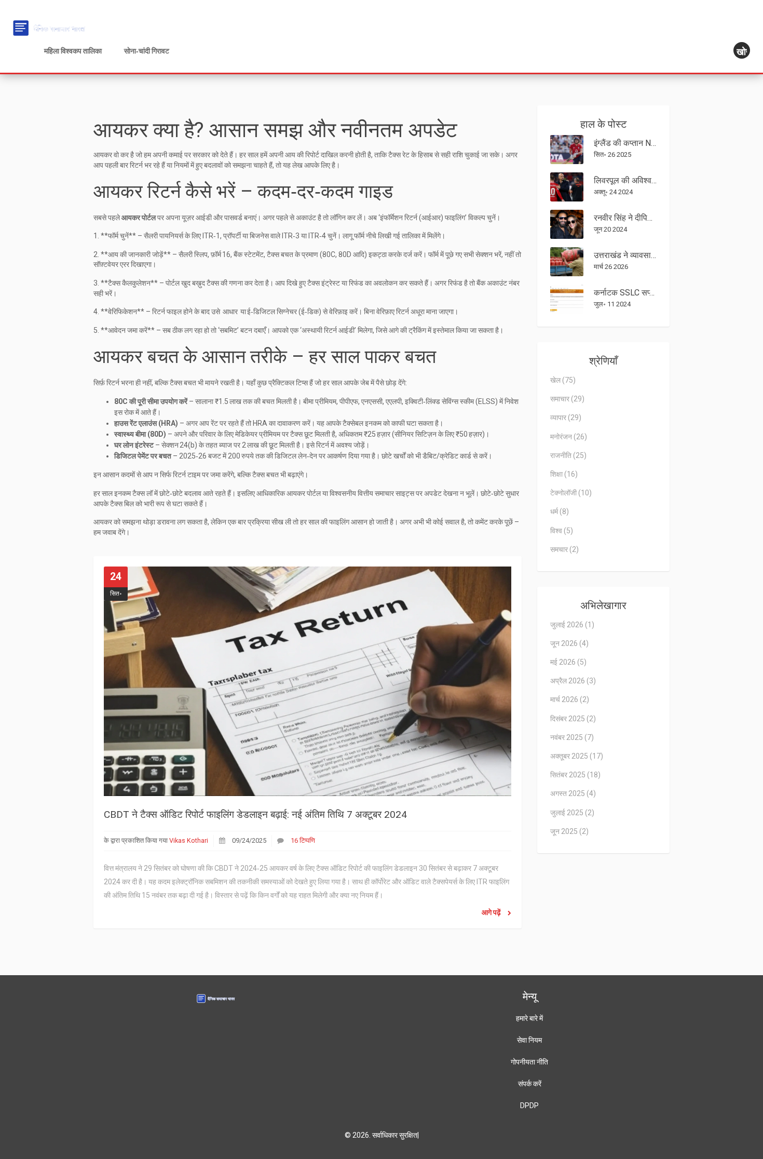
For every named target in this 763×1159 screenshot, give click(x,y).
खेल (563, 380)
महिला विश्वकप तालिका (73, 51)
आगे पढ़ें (492, 912)
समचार (564, 549)
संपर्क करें (529, 1084)
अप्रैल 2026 (573, 681)
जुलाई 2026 (572, 625)
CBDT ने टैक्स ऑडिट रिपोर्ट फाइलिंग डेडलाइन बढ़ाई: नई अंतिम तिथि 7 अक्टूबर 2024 (255, 814)
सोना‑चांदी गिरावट (146, 51)
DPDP (529, 1105)
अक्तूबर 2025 (576, 756)
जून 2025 (569, 831)
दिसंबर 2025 (573, 719)
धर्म (559, 511)
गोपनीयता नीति (529, 1062)
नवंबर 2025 (572, 737)
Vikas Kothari (188, 840)
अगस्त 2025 (573, 793)
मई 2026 (568, 662)
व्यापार (565, 417)
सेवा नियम (529, 1040)
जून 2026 (569, 643)
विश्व (561, 531)
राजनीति (568, 455)
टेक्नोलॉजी (571, 493)
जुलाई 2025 (572, 812)
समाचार (567, 399)
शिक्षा (564, 474)
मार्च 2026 (569, 699)
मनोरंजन (568, 437)
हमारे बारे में (529, 1018)
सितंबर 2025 (575, 775)
